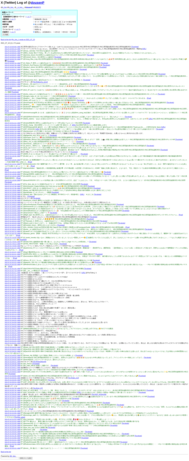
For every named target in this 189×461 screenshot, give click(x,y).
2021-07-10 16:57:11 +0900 (12, 231)
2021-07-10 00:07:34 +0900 (12, 63)
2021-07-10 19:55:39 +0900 (12, 335)
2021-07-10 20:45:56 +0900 (12, 357)
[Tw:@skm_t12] (73, 378)
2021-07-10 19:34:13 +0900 (12, 316)
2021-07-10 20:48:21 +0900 (12, 369)
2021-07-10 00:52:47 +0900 (12, 141)
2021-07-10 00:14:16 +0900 (12, 123)
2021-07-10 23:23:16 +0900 (12, 440)
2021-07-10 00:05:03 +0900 (12, 53)
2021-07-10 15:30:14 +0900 (12, 208)
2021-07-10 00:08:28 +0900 (12, 76)
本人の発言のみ (59, 24)
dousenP (37, 2)
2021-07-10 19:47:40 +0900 (12, 330)
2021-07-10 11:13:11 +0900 (12, 164)
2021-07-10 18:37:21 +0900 (12, 275)
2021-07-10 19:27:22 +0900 (12, 310)
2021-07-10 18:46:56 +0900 (12, 285)
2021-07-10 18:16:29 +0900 (12, 264)
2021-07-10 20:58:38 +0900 (12, 394)
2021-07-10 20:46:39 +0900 (12, 365)
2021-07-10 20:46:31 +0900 (12, 362)
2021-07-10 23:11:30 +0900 (12, 436)
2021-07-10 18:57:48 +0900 (12, 291)
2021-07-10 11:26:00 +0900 (12, 174)
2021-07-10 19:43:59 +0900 (12, 322)
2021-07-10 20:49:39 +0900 (12, 380)
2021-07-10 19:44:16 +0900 (12, 324)
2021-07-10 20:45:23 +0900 (12, 349)
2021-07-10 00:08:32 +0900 (12, 80)
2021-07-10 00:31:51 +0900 (12, 135)
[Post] (7, 78)
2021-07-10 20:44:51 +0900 (12, 343)
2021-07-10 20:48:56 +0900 (12, 376)
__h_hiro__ (20, 7)
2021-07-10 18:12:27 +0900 (12, 248)
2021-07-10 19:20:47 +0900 (12, 306)
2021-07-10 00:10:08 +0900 (12, 100)
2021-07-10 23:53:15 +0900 (12, 448)
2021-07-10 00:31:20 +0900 (12, 133)
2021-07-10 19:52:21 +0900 (12, 333)
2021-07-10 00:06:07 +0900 (12, 55)
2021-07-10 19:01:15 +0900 (12, 295)
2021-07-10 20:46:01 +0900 (12, 359)
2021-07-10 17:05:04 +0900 (12, 242)
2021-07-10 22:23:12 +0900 (12, 415)
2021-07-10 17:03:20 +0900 (12, 237)
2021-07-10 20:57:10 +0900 (12, 384)
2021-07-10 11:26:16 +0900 (12, 176)
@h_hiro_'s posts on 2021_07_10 (23, 39)
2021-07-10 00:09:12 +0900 (12, 82)
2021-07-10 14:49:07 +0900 (12, 206)
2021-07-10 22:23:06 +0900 (12, 413)
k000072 (38, 7)
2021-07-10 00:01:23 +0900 (12, 49)
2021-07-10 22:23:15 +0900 (12, 419)
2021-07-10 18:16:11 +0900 (12, 254)
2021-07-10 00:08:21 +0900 (12, 72)
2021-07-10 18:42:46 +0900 (12, 281)
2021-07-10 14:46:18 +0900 (12, 202)
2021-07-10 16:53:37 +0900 (12, 225)
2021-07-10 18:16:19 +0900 (12, 260)
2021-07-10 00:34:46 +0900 (12, 139)
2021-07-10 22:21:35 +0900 (12, 411)
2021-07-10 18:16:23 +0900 (12, 262)
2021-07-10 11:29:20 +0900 (12, 192)
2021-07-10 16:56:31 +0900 (12, 229)
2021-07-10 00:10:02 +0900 (12, 96)
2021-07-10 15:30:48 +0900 (12, 215)
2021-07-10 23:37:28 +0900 (12, 444)
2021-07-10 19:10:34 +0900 (12, 299)
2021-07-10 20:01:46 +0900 (12, 339)
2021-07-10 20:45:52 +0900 (12, 355)
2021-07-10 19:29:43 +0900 (12, 312)
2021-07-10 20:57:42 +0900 (12, 390)
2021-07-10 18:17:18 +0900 (12, 271)
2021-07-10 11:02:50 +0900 (12, 160)
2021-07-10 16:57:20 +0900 (12, 233)
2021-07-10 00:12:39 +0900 (12, 117)
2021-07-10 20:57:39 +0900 (12, 388)
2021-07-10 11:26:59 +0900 (12, 180)
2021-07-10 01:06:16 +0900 (12, 146)
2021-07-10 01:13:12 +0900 (12, 152)
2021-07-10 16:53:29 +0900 (12, 223)
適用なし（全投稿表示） (43, 32)
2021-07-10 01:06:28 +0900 (12, 148)
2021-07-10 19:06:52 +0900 (12, 297)
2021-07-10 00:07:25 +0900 (12, 59)
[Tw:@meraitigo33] (39, 362)
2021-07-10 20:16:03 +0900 (12, 341)
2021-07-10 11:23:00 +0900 (12, 168)
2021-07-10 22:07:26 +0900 (12, 403)
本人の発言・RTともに (43, 24)
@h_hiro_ (13, 456)
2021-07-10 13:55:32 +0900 (12, 196)
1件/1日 (57, 32)
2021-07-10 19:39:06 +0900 (12, 318)
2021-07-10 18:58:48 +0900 (12, 293)
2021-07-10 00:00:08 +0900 (12, 47)
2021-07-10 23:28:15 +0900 (12, 442)
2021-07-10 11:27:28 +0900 (12, 184)
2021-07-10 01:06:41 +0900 (12, 150)
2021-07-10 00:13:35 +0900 (12, 119)
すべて (37, 22)
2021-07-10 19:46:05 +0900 (12, 326)
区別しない (39, 27)
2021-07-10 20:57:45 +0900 (12, 392)
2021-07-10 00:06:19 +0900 (12, 57)
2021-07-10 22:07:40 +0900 (12, 405)
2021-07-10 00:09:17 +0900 (12, 84)
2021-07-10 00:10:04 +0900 (12, 98)
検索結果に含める (41, 19)
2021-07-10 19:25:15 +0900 (12, 308)
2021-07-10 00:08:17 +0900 (12, 69)
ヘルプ (28, 17)
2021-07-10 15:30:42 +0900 (12, 213)
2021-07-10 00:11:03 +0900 (12, 104)
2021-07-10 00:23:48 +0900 (12, 127)
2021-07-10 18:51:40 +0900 (12, 289)
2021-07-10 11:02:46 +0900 (12, 156)
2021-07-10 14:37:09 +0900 (12, 200)
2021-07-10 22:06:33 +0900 (12, 396)
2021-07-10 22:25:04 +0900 (12, 425)
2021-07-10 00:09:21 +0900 (12, 86)
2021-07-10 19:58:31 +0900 (12, 337)
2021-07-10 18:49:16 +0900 (12, 287)
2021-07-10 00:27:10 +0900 (12, 131)
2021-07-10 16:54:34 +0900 (12, 227)
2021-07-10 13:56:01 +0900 (12, 198)
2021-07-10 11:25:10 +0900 (12, 172)
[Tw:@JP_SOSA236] (99, 394)
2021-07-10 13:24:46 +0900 (12, 194)
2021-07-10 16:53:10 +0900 (12, 221)
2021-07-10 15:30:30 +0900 (12, 211)
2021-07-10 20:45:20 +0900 (12, 347)
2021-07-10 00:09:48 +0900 (12, 90)
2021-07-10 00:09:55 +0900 (12, 94)
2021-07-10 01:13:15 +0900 (12, 154)
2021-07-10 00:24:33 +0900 (12, 129)
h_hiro (4, 7)
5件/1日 (73, 32)
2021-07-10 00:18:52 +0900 (12, 125)
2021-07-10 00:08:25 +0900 (12, 74)
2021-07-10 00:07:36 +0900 (12, 65)
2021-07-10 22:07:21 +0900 (12, 401)
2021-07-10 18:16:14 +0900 (12, 256)
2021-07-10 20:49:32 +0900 (12, 378)
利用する (38, 29)
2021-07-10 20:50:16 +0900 (12, 382)
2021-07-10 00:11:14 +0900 (12, 107)
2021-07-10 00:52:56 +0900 (12, 143)
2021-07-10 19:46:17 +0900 (12, 328)
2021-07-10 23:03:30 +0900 (12, 434)
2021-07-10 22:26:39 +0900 (12, 427)
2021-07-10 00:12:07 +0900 (12, 109)
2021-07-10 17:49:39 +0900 (12, 246)
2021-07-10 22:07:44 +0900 (12, 407)
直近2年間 (45, 22)
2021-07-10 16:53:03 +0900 (12, 219)
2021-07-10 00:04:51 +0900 (12, 51)
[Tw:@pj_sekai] (19, 417)
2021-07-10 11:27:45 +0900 (12, 188)
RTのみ (69, 24)
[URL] (144, 49)
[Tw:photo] (135, 47)
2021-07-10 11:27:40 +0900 (12, 186)
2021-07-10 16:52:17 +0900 (12, 217)
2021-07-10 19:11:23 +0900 (12, 302)
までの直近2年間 (69, 22)
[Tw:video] (90, 55)
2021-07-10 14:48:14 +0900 (12, 204)
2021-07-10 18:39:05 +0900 (12, 279)
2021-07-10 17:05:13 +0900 (12, 244)
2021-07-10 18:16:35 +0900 (12, 268)
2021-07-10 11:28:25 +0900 (12, 190)
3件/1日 (65, 32)
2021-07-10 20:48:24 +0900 (12, 372)
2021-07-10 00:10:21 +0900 (12, 102)
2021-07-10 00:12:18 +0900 (12, 112)
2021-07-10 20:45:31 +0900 (12, 351)
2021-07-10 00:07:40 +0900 (12, 67)
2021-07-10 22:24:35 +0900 (12, 423)
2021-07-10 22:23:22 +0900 (12, 421)
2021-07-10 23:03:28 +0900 (12, 432)
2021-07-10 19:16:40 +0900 (12, 304)
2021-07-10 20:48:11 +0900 (12, 367)
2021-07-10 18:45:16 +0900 (12, 283)
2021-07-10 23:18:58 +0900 (12, 438)
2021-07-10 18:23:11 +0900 (12, 273)
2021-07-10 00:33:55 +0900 (12, 137)
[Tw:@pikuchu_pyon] (40, 82)
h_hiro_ (11, 7)
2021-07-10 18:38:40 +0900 (12, 277)
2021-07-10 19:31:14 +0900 (12, 314)
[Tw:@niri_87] (38, 388)
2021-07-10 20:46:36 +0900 (12, 363)
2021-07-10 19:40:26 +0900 (12, 320)
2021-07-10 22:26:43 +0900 (12, 429)
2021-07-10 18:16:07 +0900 (12, 252)
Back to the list (6, 39)
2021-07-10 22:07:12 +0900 (12, 398)
